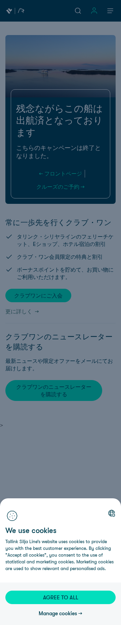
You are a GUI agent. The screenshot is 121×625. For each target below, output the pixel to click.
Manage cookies (58, 613)
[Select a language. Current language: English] (112, 513)
